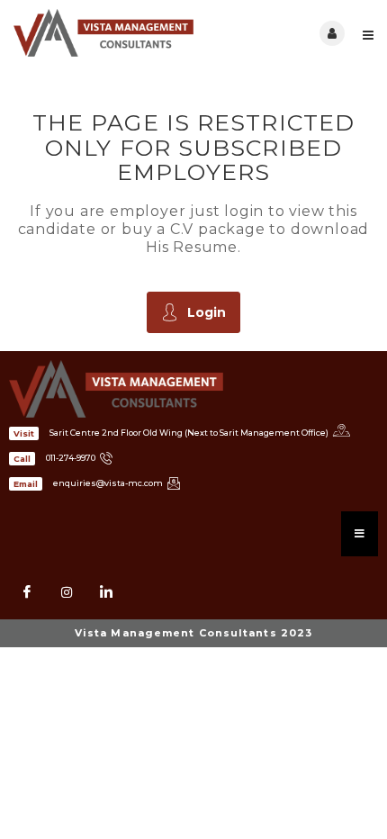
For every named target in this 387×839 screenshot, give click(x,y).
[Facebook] (27, 592)
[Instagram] (66, 592)
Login (206, 312)
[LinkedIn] (106, 592)
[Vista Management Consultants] (104, 33)
